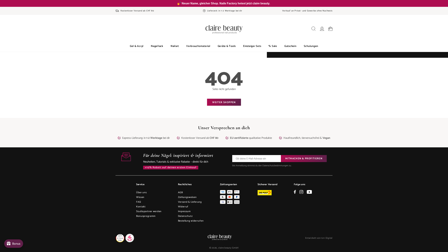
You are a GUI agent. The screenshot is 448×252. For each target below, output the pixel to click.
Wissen (140, 197)
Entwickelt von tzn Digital (318, 238)
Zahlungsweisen (187, 197)
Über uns (141, 193)
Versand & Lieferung (190, 202)
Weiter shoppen (224, 102)
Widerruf (183, 207)
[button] (137, 46)
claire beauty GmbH (228, 248)
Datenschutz (185, 216)
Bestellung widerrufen (191, 221)
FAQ (138, 202)
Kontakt (141, 207)
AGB (180, 193)
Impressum (184, 211)
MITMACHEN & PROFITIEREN (303, 159)
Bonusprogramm (146, 216)
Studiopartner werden (149, 211)
